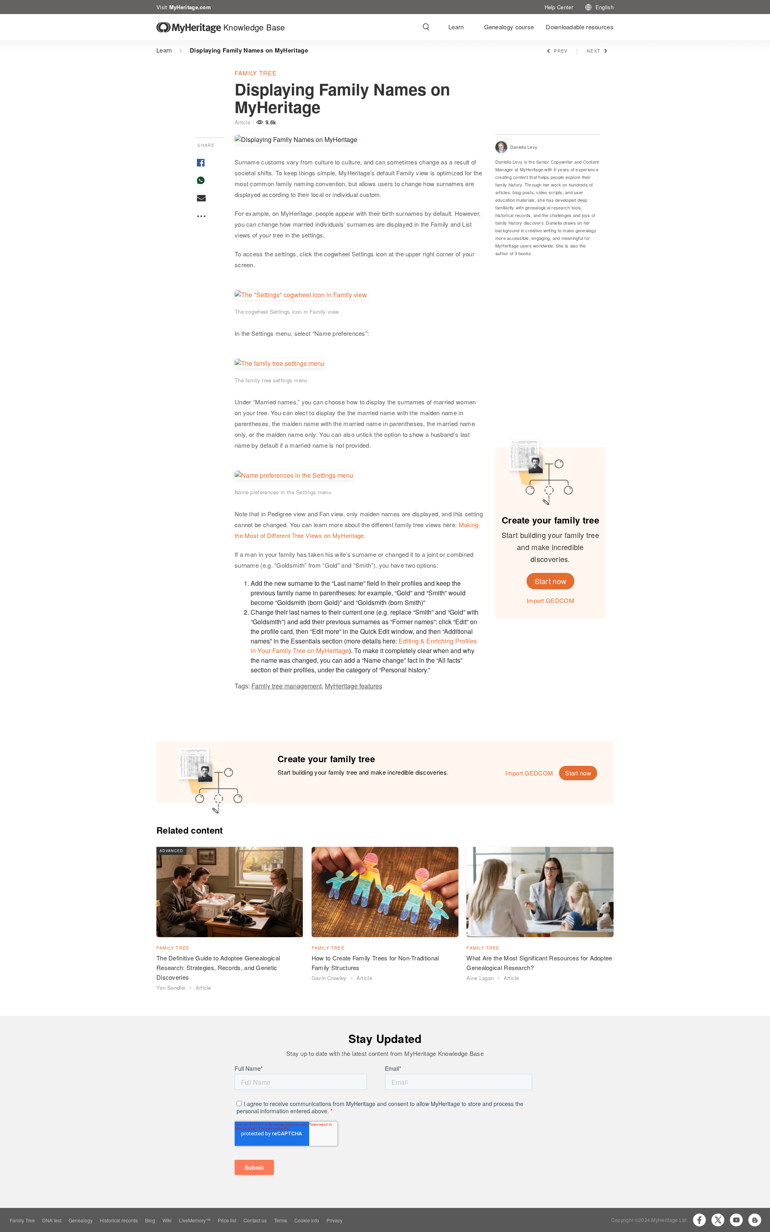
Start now (551, 581)
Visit (183, 6)
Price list (227, 1220)
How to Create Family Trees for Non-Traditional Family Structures (375, 963)
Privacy (334, 1220)
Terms (280, 1220)
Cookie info (306, 1220)
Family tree (256, 73)
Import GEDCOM (550, 600)
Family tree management (286, 685)
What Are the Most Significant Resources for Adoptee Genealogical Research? (539, 963)
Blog (150, 1220)
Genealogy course (509, 26)
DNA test (51, 1220)
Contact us (255, 1220)
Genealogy (81, 1220)
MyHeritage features (353, 685)
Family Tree (22, 1220)
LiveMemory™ (195, 1220)
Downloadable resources (580, 26)
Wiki (167, 1220)
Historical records (119, 1220)
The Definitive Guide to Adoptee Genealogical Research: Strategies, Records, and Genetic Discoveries (218, 967)
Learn (456, 26)
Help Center (559, 6)
